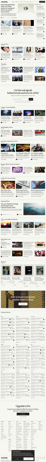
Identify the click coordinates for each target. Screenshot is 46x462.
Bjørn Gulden (25, 436)
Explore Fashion (18, 342)
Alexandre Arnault (26, 426)
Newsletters (40, 424)
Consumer (29, 122)
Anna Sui (32, 439)
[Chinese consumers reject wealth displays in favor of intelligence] (40, 170)
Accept (28, 458)
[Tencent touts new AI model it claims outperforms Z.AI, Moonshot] (17, 70)
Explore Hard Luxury (33, 342)
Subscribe (40, 429)
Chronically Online (19, 431)
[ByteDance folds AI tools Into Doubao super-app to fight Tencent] (17, 78)
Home (2, 423)
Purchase (37, 286)
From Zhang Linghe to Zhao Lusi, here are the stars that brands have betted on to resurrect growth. (40, 23)
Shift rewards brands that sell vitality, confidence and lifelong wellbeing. (41, 16)
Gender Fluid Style (19, 445)
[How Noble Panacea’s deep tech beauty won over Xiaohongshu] (17, 225)
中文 (1, 439)
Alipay (32, 436)
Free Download (26, 286)
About (2, 424)
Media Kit (2, 429)
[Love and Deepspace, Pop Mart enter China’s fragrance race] (40, 253)
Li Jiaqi (2, 337)
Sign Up (31, 99)
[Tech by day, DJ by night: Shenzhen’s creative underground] (28, 113)
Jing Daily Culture (3, 436)
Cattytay (24, 437)
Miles (4, 331)
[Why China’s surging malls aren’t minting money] (17, 133)
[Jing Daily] (4, 2)
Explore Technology (18, 397)
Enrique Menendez (4, 18)
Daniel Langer (32, 337)
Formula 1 (17, 442)
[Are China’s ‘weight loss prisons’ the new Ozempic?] (38, 148)
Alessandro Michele (26, 423)
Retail (24, 234)
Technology (2, 72)
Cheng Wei (25, 442)
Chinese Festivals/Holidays (10, 196)
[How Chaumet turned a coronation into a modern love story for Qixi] (38, 185)
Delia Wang (32, 334)
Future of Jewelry (39, 196)
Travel (42, 392)
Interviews (17, 449)
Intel (19, 1)
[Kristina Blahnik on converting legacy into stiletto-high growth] (40, 225)
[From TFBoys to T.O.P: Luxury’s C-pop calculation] (17, 113)
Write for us (2, 434)
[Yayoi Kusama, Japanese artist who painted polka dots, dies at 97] (40, 70)
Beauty (3, 59)
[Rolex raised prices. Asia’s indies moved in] (23, 185)
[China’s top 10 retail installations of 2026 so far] (40, 133)
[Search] (35, 2)
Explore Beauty (3, 342)
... (44, 10)
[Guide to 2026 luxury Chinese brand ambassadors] (40, 50)
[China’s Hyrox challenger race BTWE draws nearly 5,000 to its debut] (17, 245)
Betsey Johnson (25, 434)
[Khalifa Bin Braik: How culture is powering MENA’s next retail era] (28, 225)
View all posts (2, 45)
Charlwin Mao (25, 439)
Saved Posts (40, 426)
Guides (39, 59)
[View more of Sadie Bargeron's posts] (1, 214)
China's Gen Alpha (19, 426)
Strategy (6, 59)
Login (25, 416)
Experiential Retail (19, 439)
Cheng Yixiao (25, 444)
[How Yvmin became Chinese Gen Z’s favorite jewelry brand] (28, 23)
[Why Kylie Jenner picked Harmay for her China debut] (28, 50)
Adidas (32, 426)
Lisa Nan (2, 319)
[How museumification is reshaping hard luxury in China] (17, 253)
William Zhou (17, 350)
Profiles (24, 1)
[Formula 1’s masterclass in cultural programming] (8, 148)
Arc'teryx (32, 444)
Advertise (2, 426)
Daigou (17, 436)
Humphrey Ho (32, 347)
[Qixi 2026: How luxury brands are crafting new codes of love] (8, 185)
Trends (22, 1)
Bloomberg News (18, 319)
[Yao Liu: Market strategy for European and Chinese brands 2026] (34, 209)
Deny (17, 458)
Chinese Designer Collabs (19, 428)
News (18, 59)
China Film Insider (3, 437)
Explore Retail (2, 397)
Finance (14, 319)
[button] (38, 2)
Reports (30, 1)
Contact (2, 428)
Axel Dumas (25, 428)
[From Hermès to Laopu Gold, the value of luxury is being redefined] (40, 245)
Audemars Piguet (33, 447)
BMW (32, 449)
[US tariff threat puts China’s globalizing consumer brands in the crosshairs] (17, 23)
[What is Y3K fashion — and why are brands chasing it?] (40, 113)
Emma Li (2, 331)
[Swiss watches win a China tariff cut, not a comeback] (17, 50)
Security (2, 431)
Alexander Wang (33, 431)
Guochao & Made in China (19, 447)
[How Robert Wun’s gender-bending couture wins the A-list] (6, 225)
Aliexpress (32, 434)
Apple (32, 442)
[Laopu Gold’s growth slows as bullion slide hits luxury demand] (40, 78)
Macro (19, 214)
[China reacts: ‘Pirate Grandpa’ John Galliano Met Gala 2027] (6, 113)
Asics (32, 445)
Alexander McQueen (26, 424)
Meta (40, 347)
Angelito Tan (17, 328)
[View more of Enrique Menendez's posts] (1, 17)
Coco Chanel (25, 447)
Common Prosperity (19, 434)
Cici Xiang (25, 445)
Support (39, 428)
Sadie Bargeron (4, 214)
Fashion (13, 17)
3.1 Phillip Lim (33, 423)
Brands (27, 1)
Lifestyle (26, 122)
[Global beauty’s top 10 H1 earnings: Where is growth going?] (6, 23)
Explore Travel (33, 397)
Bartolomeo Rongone (26, 429)
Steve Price (17, 347)
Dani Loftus (25, 449)
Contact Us (37, 460)
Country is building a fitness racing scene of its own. (5, 245)
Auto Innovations (18, 423)
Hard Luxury (15, 59)
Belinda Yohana (33, 328)
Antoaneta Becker (3, 340)
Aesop (32, 428)
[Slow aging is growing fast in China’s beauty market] (6, 50)
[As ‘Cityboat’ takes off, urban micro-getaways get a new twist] (23, 148)
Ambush (32, 437)
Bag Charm (17, 424)
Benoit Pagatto (25, 431)
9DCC (32, 424)
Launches (15, 17)
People (21, 214)
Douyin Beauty (18, 437)
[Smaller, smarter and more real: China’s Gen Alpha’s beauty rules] (17, 170)
